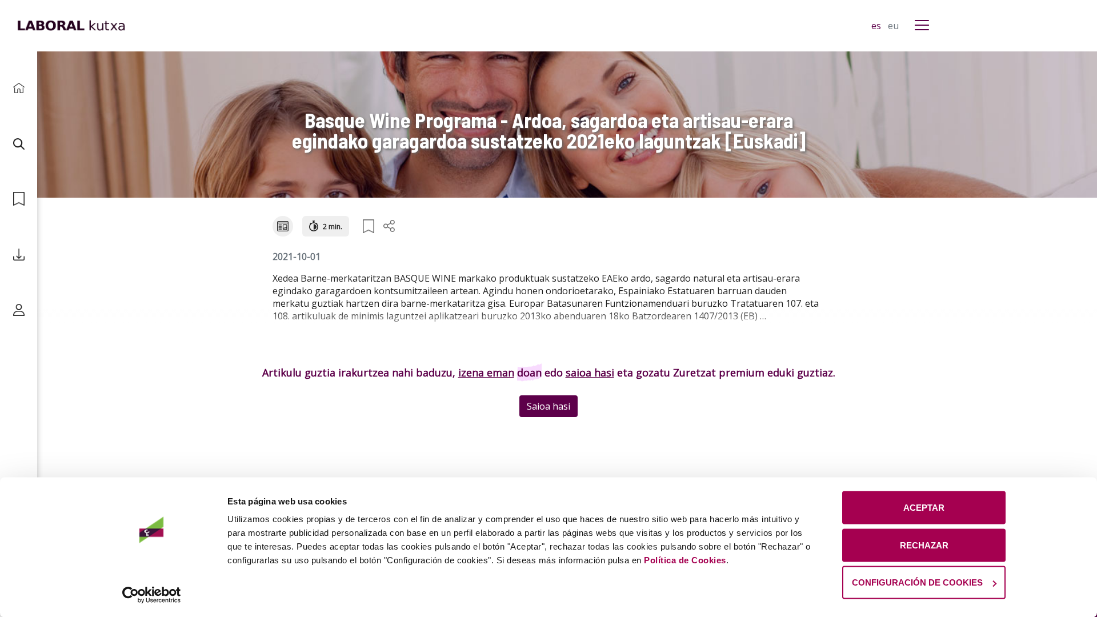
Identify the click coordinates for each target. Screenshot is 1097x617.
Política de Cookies (685, 560)
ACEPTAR (923, 507)
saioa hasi (590, 372)
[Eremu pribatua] (18, 309)
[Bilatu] (18, 143)
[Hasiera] (18, 88)
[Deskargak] (18, 254)
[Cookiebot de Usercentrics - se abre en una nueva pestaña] (152, 594)
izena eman (486, 372)
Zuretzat (694, 372)
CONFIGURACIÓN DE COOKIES (917, 582)
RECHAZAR (924, 545)
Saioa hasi (548, 406)
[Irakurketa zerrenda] (18, 199)
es (877, 25)
